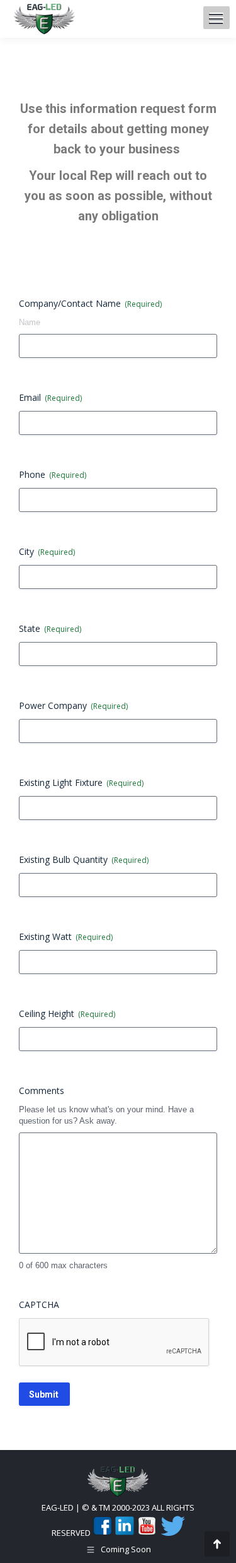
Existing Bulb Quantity (84, 859)
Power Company (73, 705)
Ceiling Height (67, 1013)
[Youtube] (147, 1532)
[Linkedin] (125, 1532)
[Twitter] (172, 1532)
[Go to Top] (217, 1544)
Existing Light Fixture (81, 782)
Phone (52, 474)
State (50, 628)
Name (29, 322)
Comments (41, 1090)
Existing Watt (66, 936)
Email (50, 397)
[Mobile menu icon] (215, 19)
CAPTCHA (39, 1304)
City (47, 551)
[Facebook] (103, 1532)
